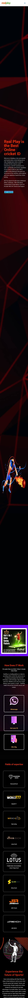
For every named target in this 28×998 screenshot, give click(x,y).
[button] (2, 641)
